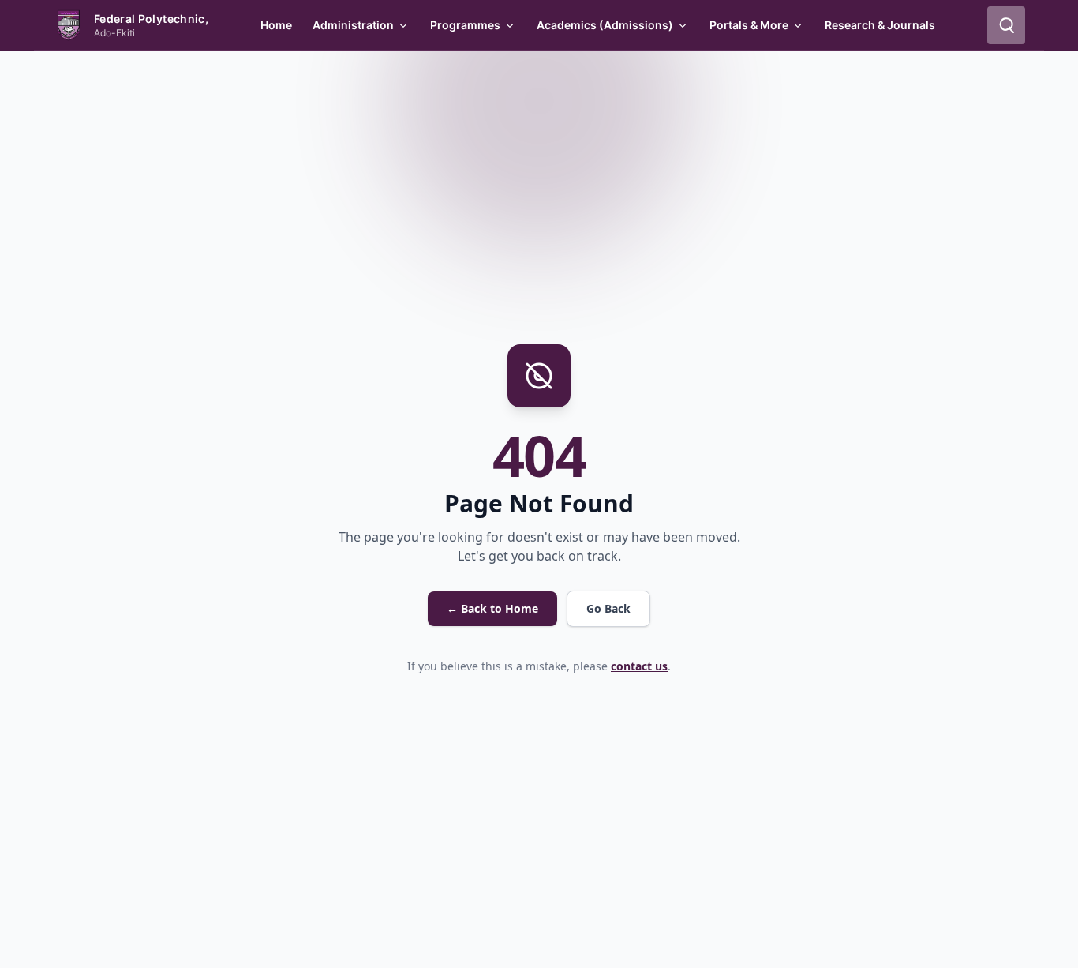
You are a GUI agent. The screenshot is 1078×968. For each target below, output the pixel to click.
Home (276, 25)
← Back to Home (492, 608)
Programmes (465, 25)
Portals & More (748, 25)
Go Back (608, 608)
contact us (639, 665)
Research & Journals (880, 25)
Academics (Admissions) (605, 25)
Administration (353, 25)
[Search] (1006, 25)
